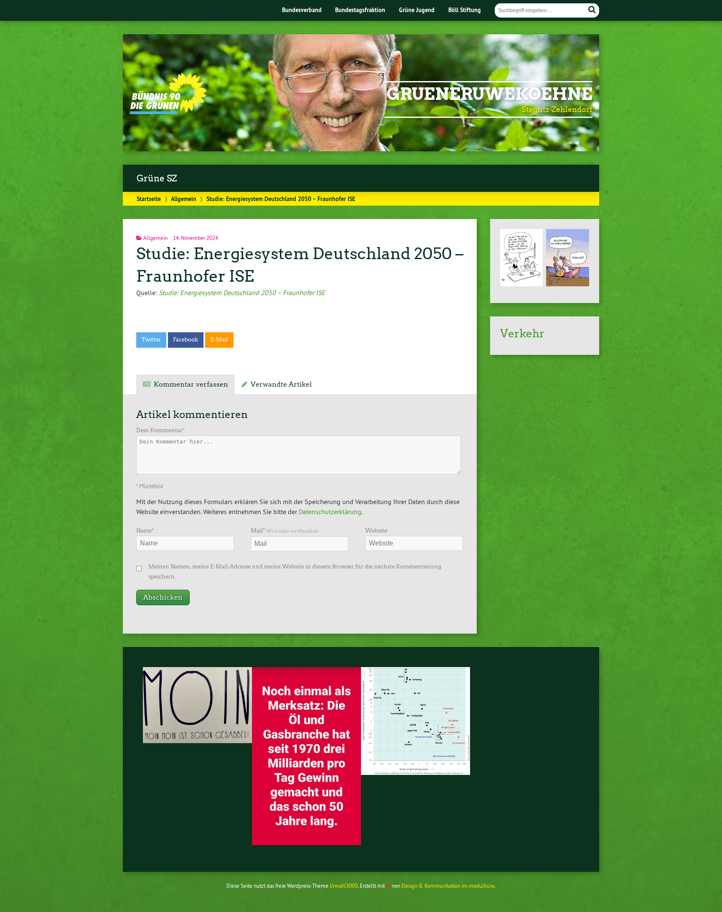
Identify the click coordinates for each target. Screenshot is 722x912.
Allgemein (183, 199)
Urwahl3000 (344, 885)
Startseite (149, 199)
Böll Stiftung (464, 10)
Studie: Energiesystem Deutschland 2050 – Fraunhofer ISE (242, 292)
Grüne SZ (157, 178)
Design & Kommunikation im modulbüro (448, 885)
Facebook (185, 339)
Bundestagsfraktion (360, 10)
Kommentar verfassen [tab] (191, 384)
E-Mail (219, 339)
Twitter (151, 339)
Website (376, 530)
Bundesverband (302, 10)
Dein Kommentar (160, 430)
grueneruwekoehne (489, 94)
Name (145, 530)
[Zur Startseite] (168, 111)
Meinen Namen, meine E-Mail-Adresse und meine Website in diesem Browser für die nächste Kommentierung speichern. (294, 571)
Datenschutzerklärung (330, 511)
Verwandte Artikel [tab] (281, 384)
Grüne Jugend (417, 10)
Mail (285, 530)
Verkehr (522, 333)
